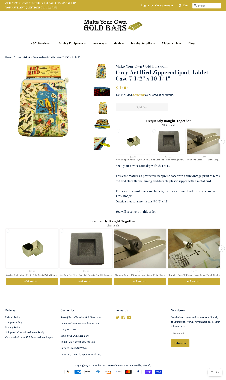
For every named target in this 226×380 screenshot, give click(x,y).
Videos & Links (172, 43)
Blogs (192, 43)
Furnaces (99, 43)
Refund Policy (12, 317)
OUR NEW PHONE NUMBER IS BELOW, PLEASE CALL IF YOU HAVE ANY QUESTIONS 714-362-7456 (40, 5)
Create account (164, 5)
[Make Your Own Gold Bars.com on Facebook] (123, 318)
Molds (118, 43)
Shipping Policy (13, 322)
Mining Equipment (71, 43)
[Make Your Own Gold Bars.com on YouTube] (129, 318)
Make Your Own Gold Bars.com (111, 365)
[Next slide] (221, 141)
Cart (185, 5)
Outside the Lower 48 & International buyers (29, 337)
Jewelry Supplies (142, 43)
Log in (145, 5)
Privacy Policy (12, 327)
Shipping (138, 95)
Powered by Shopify (140, 365)
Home (8, 57)
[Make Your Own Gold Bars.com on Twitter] (118, 318)
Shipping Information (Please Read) (24, 332)
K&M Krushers (40, 43)
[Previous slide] (115, 141)
